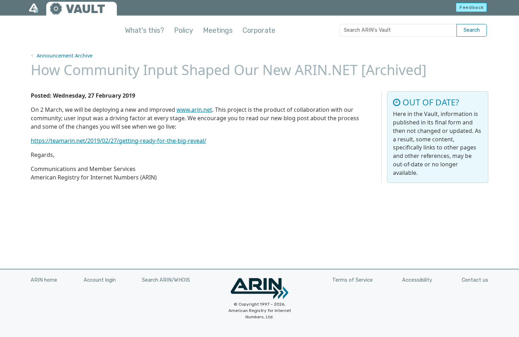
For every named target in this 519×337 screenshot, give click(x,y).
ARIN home (44, 280)
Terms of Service (352, 280)
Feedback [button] (472, 7)
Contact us (475, 280)
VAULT (85, 9)
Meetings (218, 30)
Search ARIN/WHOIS (166, 280)
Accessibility (417, 280)
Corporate (259, 30)
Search (472, 30)
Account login (100, 280)
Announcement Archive (65, 55)
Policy (183, 30)
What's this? (144, 30)
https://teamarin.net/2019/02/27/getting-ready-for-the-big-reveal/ (118, 141)
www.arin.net (194, 110)
